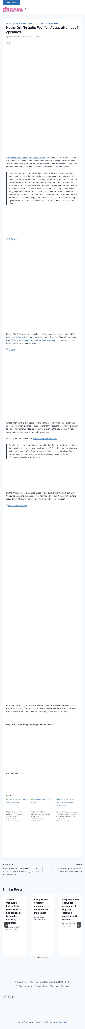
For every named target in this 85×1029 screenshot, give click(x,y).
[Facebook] (4, 997)
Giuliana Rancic (25, 24)
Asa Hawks (40, 917)
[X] (9, 997)
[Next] (79, 925)
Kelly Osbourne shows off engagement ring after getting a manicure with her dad (70, 909)
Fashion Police (12, 24)
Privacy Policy (11, 2)
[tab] (38, 957)
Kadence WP (61, 1022)
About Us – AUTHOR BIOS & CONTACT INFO (50, 982)
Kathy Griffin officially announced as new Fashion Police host (40, 814)
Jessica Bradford (14, 37)
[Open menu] (80, 9)
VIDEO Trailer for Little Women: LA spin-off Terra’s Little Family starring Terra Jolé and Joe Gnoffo (21, 870)
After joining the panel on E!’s (25, 158)
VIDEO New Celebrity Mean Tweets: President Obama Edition (66, 868)
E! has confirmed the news (45, 438)
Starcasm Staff (13, 927)
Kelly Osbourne (52, 24)
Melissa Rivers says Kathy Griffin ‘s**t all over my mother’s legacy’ (15, 814)
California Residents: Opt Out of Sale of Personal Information (43, 986)
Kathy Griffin (39, 24)
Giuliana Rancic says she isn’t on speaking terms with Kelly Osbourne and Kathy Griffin (66, 814)
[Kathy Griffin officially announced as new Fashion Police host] (42, 804)
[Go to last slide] (6, 925)
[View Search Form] (26, 9)
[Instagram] (13, 997)
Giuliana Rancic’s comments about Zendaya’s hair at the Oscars (39, 340)
